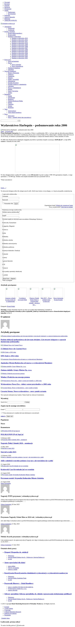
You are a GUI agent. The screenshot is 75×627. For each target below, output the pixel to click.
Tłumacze (5, 268)
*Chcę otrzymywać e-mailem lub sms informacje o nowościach (21, 413)
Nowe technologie (13, 61)
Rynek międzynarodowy (15, 33)
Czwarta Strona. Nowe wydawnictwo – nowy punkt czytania (23, 391)
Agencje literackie (9, 17)
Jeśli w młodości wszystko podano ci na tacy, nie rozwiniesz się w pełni (27, 461)
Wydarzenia (7, 9)
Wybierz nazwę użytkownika (11, 212)
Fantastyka (11, 76)
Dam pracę (11, 116)
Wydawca (5, 229)
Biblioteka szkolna (7, 240)
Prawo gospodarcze (17, 66)
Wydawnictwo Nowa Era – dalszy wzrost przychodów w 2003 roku (26, 384)
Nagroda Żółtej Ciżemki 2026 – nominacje (17, 443)
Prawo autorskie (16, 64)
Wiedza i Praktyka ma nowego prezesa (15, 377)
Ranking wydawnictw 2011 (20, 41)
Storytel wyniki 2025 (8, 452)
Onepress (10, 104)
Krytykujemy (12, 14)
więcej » (3, 416)
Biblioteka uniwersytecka (9, 243)
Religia (10, 89)
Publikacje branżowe (14, 68)
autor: (2, 131)
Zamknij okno (5, 618)
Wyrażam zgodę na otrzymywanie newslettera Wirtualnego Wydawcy (22, 219)
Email (4, 215)
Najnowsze (11, 28)
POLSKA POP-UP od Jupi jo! (12, 434)
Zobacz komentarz (6, 504)
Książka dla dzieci (13, 83)
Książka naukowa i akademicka (17, 84)
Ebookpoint (11, 97)
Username (5, 196)
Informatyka (11, 81)
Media (4, 233)
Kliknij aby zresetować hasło (64, 205)
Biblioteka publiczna (8, 247)
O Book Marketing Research (12, 612)
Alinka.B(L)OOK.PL (10, 20)
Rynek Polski (11, 306)
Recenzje (7, 4)
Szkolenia (11, 69)
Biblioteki (7, 19)
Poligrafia (7, 15)
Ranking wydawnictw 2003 (20, 54)
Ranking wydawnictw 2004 (20, 53)
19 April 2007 (9, 131)
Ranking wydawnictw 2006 (20, 50)
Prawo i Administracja (14, 88)
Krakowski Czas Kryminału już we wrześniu (17, 469)
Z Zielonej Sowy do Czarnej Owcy (14, 349)
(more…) (3, 188)
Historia (10, 78)
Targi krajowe (12, 111)
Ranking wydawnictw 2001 (20, 58)
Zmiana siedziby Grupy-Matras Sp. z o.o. (16, 370)
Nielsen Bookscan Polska (15, 101)
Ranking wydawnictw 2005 (20, 51)
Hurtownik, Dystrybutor (9, 222)
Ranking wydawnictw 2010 (20, 43)
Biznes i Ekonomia (13, 73)
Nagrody (7, 5)
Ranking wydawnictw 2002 (20, 56)
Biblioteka (5, 236)
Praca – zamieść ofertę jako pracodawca (19, 117)
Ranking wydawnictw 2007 (20, 48)
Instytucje (7, 7)
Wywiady (7, 2)
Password (5, 200)
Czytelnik (5, 275)
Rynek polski (12, 35)
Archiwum (11, 30)
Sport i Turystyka (13, 91)
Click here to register (67, 207)
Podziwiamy (11, 12)
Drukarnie (5, 254)
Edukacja (10, 74)
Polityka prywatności (10, 613)
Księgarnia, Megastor (8, 226)
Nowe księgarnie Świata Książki (58, 299)
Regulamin (7, 615)
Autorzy (4, 257)
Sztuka (10, 92)
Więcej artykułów (6, 483)
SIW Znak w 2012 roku (10, 356)
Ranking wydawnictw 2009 (20, 45)
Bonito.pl (10, 99)
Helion (10, 102)
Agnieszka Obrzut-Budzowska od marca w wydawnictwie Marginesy (26, 363)
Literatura (11, 86)
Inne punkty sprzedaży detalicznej (12, 271)
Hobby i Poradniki (13, 79)
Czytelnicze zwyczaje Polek (22, 299)
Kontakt (6, 607)
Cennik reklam (8, 608)
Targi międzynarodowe (14, 112)
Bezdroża (11, 107)
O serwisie (7, 610)
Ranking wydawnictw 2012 (20, 40)
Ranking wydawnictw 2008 (20, 46)
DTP (3, 264)
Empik (10, 96)
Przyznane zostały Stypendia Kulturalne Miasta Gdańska (22, 478)
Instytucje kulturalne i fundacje (11, 250)
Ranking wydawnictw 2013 (20, 38)
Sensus (10, 106)
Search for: (4, 402)
